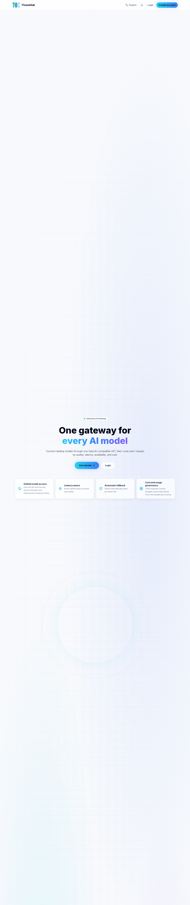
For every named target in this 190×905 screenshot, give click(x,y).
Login (150, 5)
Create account (167, 5)
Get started (85, 465)
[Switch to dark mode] (142, 5)
